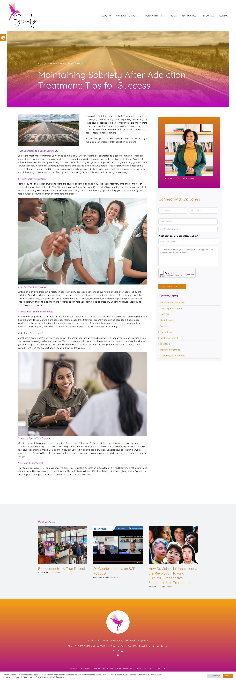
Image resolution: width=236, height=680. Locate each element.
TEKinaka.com (149, 668)
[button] (3, 37)
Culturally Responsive (171, 308)
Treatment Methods (170, 349)
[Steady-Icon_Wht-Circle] (118, 610)
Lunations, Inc (127, 668)
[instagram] (118, 651)
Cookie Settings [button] (214, 676)
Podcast (164, 326)
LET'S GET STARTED (172, 286)
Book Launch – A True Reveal (61, 568)
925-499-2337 (82, 646)
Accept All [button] (227, 676)
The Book (165, 343)
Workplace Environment (172, 355)
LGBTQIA (164, 314)
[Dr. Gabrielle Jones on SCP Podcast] (118, 545)
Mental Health (76, 63)
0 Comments (55, 573)
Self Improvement (169, 337)
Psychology (166, 332)
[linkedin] (122, 651)
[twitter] (114, 651)
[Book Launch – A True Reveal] (62, 545)
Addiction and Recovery (52, 63)
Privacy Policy (161, 668)
